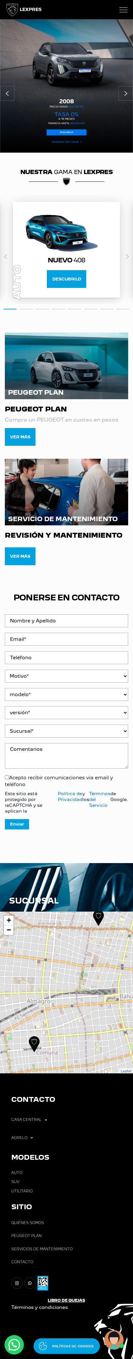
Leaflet (126, 1070)
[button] (7, 93)
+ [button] (9, 920)
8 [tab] (123, 308)
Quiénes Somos (27, 1223)
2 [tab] (26, 308)
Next (127, 256)
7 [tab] (106, 308)
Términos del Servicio (99, 799)
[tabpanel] (66, 249)
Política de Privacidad (70, 796)
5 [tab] (74, 308)
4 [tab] (58, 308)
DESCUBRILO (66, 279)
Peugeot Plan (26, 1235)
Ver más (20, 436)
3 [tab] (42, 308)
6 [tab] (90, 308)
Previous (5, 256)
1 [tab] (10, 308)
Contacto (22, 1262)
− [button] (9, 930)
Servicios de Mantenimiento (42, 1249)
